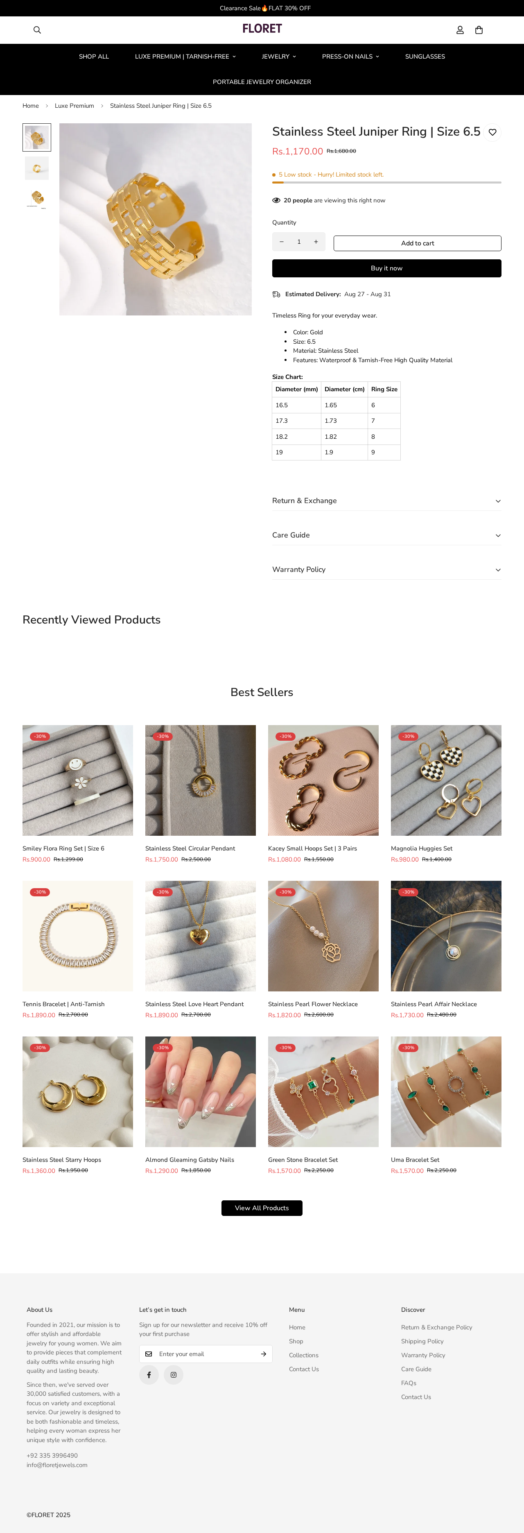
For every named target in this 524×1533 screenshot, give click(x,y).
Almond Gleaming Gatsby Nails (189, 1160)
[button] (479, 29)
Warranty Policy (423, 1355)
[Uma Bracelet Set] (446, 1091)
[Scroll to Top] (508, 1488)
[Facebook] (149, 1375)
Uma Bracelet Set (415, 1160)
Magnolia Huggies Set (421, 848)
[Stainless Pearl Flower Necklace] (323, 936)
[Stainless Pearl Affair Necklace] (446, 936)
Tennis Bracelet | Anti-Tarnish (64, 1004)
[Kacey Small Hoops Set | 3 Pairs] (323, 780)
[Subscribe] (264, 1354)
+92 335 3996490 (52, 1455)
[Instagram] (173, 1375)
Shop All (94, 56)
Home (31, 106)
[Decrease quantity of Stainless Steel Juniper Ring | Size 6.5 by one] (282, 242)
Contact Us (304, 1369)
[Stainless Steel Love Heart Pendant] (200, 936)
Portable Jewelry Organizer (262, 82)
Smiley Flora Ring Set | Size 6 (63, 848)
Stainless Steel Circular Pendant (190, 848)
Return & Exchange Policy (436, 1327)
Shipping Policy (422, 1341)
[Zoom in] (234, 141)
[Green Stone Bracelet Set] (323, 1091)
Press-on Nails (347, 56)
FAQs (408, 1383)
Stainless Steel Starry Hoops (62, 1160)
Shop (296, 1341)
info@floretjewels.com (57, 1465)
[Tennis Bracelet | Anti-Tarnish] (78, 936)
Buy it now (387, 268)
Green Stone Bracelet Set (303, 1160)
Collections (303, 1355)
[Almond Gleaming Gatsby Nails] (200, 1091)
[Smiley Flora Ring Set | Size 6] (78, 780)
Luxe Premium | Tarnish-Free (182, 56)
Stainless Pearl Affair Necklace (434, 1004)
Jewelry (275, 56)
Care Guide (416, 1369)
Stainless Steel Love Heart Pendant (194, 1004)
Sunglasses (425, 56)
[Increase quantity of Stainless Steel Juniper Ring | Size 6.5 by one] (316, 242)
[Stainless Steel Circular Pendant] (200, 780)
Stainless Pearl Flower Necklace (313, 1004)
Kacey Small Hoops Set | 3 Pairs (312, 848)
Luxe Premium (74, 106)
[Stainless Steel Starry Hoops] (78, 1091)
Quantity (284, 222)
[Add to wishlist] (492, 132)
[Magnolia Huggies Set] (446, 780)
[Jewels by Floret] (262, 30)
